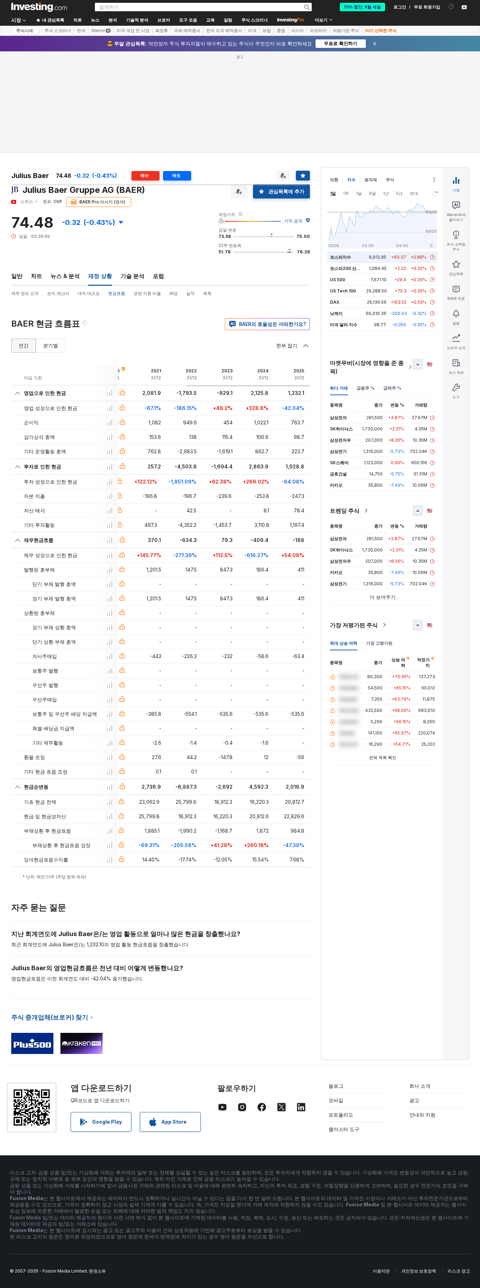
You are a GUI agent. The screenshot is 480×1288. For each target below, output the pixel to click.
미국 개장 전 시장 (133, 30)
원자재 (370, 179)
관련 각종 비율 (147, 293)
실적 (190, 293)
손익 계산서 (58, 293)
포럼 (158, 275)
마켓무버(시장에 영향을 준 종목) (367, 367)
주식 (390, 179)
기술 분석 (132, 275)
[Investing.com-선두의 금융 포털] (39, 7)
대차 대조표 (89, 293)
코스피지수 (340, 257)
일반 (16, 275)
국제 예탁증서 (187, 30)
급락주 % (392, 388)
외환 (334, 179)
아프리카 (318, 30)
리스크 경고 (459, 1271)
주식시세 (24, 30)
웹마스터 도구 (344, 1129)
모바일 (336, 1100)
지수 (351, 179)
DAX (334, 302)
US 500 (337, 279)
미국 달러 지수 (343, 324)
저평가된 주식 (346, 30)
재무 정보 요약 (25, 293)
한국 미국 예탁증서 (224, 30)
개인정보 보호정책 (418, 1271)
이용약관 (381, 1271)
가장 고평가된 (379, 643)
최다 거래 (339, 388)
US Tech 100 (343, 290)
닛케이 (336, 313)
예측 (207, 293)
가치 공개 (293, 220)
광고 (414, 1100)
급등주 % (366, 388)
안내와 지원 (422, 1115)
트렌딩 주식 (344, 510)
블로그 (336, 1086)
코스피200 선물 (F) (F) (352, 268)
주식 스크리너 (254, 20)
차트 (36, 275)
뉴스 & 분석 (65, 275)
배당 (173, 293)
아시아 (297, 30)
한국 (81, 30)
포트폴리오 (341, 1115)
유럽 (266, 30)
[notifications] (451, 6)
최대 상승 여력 (343, 643)
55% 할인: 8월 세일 (362, 7)
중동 (281, 30)
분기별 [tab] (50, 345)
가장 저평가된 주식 (354, 625)
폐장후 (161, 30)
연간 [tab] (23, 345)
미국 (252, 30)
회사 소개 (419, 1086)
